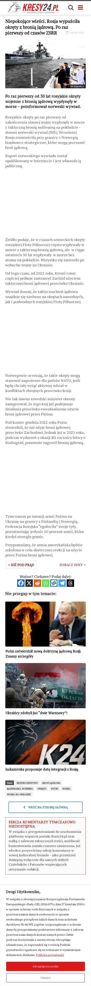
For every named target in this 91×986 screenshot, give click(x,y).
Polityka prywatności (50, 955)
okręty (42, 788)
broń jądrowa (51, 783)
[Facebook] (21, 583)
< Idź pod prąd (21, 564)
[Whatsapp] (45, 583)
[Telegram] (62, 583)
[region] (45, 935)
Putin (54, 788)
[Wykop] (54, 583)
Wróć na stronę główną (48, 807)
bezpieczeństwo (27, 783)
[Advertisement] (45, 204)
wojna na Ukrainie (19, 794)
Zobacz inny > (72, 564)
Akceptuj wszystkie (46, 966)
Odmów (45, 978)
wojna (66, 788)
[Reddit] (37, 583)
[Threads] (70, 583)
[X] (29, 583)
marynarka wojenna (20, 788)
